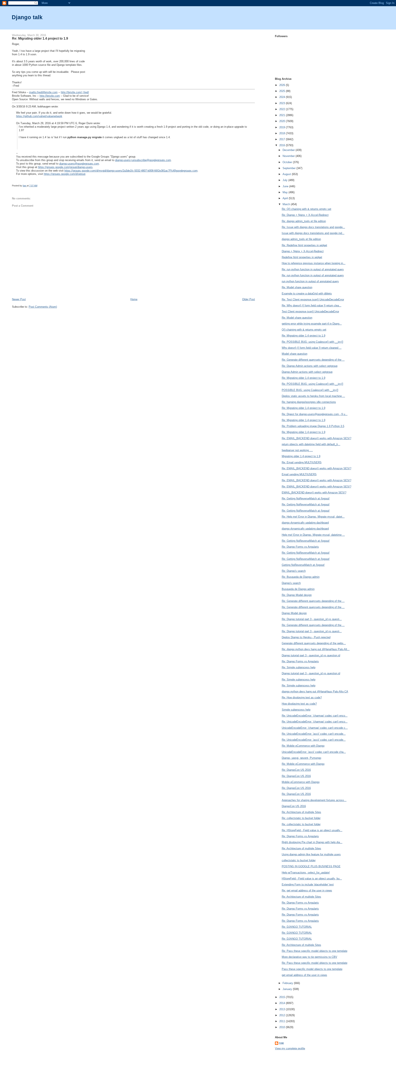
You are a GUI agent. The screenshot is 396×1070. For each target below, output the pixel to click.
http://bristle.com (50, 95)
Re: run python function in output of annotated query (313, 269)
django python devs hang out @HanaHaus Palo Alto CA (315, 691)
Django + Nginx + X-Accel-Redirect (303, 251)
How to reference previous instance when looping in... (313, 263)
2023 (282, 103)
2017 (282, 139)
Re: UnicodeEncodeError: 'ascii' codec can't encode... (314, 733)
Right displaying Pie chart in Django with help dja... (312, 842)
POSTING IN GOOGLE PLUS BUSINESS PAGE (311, 866)
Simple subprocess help (296, 709)
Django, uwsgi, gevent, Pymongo (301, 757)
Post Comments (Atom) (43, 306)
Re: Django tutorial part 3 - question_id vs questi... (312, 619)
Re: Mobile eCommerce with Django (303, 745)
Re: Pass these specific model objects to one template (314, 950)
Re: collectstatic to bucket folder (301, 818)
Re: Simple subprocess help (298, 667)
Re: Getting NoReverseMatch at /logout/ (306, 498)
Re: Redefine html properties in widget (304, 245)
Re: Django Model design (297, 595)
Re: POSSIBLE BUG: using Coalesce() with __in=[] (312, 341)
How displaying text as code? (299, 703)
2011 (282, 1021)
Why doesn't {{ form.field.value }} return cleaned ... (312, 347)
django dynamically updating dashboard (305, 522)
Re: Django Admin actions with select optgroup (309, 365)
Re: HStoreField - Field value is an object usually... (312, 830)
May (286, 192)
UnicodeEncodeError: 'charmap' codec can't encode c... (315, 727)
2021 (282, 115)
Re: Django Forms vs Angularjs (300, 546)
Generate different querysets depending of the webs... (314, 643)
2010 (282, 1027)
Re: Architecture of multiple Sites (301, 812)
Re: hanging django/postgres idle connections (309, 402)
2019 (282, 127)
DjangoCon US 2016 (294, 806)
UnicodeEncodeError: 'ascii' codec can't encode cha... (314, 751)
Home (133, 299)
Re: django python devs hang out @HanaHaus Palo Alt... (316, 649)
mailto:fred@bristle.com (43, 92)
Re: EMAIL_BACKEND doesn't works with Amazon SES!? (316, 438)
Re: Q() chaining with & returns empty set (306, 209)
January (288, 989)
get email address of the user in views (304, 975)
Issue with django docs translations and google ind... (313, 233)
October (288, 162)
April (286, 198)
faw (281, 1043)
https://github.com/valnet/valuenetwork (39, 116)
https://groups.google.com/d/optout (64, 173)
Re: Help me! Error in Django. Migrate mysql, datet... (313, 516)
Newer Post (19, 299)
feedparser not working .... (297, 450)
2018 (282, 133)
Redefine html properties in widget (302, 257)
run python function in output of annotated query (310, 281)
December (289, 150)
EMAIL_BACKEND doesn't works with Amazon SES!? (314, 492)
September (289, 168)
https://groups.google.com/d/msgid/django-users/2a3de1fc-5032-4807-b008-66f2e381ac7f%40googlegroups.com (131, 170)
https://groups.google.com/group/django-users (65, 167)
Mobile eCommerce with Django (300, 782)
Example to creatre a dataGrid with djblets (307, 293)
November (289, 156)
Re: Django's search (294, 570)
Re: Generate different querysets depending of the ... (313, 359)
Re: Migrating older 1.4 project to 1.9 (303, 335)
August (287, 174)
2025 (282, 91)
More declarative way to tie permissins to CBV (309, 956)
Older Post (248, 299)
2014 (282, 1003)
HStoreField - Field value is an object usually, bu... (312, 878)
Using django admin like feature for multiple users (311, 854)
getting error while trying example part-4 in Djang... (312, 323)
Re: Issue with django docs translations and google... (313, 227)
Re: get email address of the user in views (307, 890)
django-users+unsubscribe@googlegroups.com (143, 160)
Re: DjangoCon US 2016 (296, 769)
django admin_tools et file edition (301, 239)
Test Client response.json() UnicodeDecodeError (310, 311)
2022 (282, 109)
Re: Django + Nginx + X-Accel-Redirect (305, 215)
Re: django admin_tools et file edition (304, 221)
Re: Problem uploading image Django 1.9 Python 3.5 (313, 426)
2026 (282, 85)
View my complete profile (290, 1048)
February (288, 983)
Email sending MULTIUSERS (299, 474)
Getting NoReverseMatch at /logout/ (303, 564)
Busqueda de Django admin (298, 589)
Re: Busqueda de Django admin (300, 576)
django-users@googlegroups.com (79, 163)
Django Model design (294, 613)
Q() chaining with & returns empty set (304, 329)
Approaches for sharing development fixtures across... (314, 800)
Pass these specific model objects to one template (312, 969)
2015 (282, 997)
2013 (282, 1009)
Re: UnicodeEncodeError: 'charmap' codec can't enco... (315, 715)
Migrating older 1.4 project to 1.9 (301, 456)
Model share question (294, 353)
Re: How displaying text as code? (302, 697)
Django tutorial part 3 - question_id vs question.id (311, 655)
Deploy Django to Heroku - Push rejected (306, 637)
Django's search (291, 583)
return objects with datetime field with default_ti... (311, 444)
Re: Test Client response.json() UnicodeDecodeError (313, 299)
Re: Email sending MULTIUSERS (302, 462)
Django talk (27, 17)
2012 (282, 1015)
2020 (282, 121)
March (287, 204)
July (285, 180)
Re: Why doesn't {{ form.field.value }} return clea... (311, 305)
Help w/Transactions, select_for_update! (306, 872)
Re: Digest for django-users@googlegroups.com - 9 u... (315, 414)
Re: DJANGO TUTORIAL (297, 926)
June (286, 186)
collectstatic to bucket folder (299, 860)
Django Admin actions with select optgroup (307, 371)
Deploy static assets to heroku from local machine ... (313, 396)
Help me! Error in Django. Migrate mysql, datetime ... (313, 534)
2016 (282, 145)
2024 (282, 97)
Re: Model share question (297, 287)
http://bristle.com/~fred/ (75, 92)
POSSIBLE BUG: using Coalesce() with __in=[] (310, 390)
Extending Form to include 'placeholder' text (308, 884)
